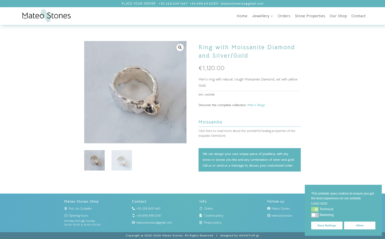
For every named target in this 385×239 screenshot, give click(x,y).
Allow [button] (360, 225)
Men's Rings (256, 105)
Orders (284, 15)
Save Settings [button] (326, 225)
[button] (180, 47)
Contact (358, 15)
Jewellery (260, 15)
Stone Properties (310, 15)
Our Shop (338, 15)
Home (242, 15)
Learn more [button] (319, 203)
